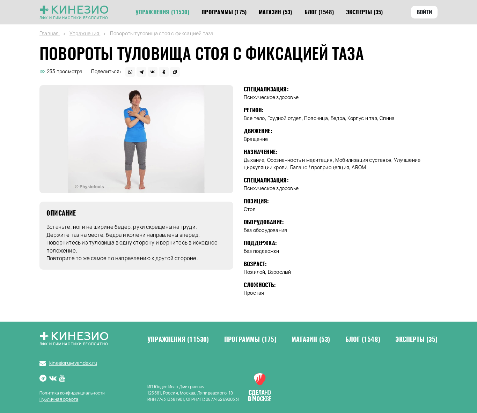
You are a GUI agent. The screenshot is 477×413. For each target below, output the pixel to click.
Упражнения (178, 339)
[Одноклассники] (164, 72)
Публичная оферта (58, 399)
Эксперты (416, 339)
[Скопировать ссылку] (175, 72)
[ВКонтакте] (152, 72)
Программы (250, 339)
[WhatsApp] (130, 72)
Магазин (311, 339)
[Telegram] (141, 72)
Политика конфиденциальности (72, 393)
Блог (362, 339)
